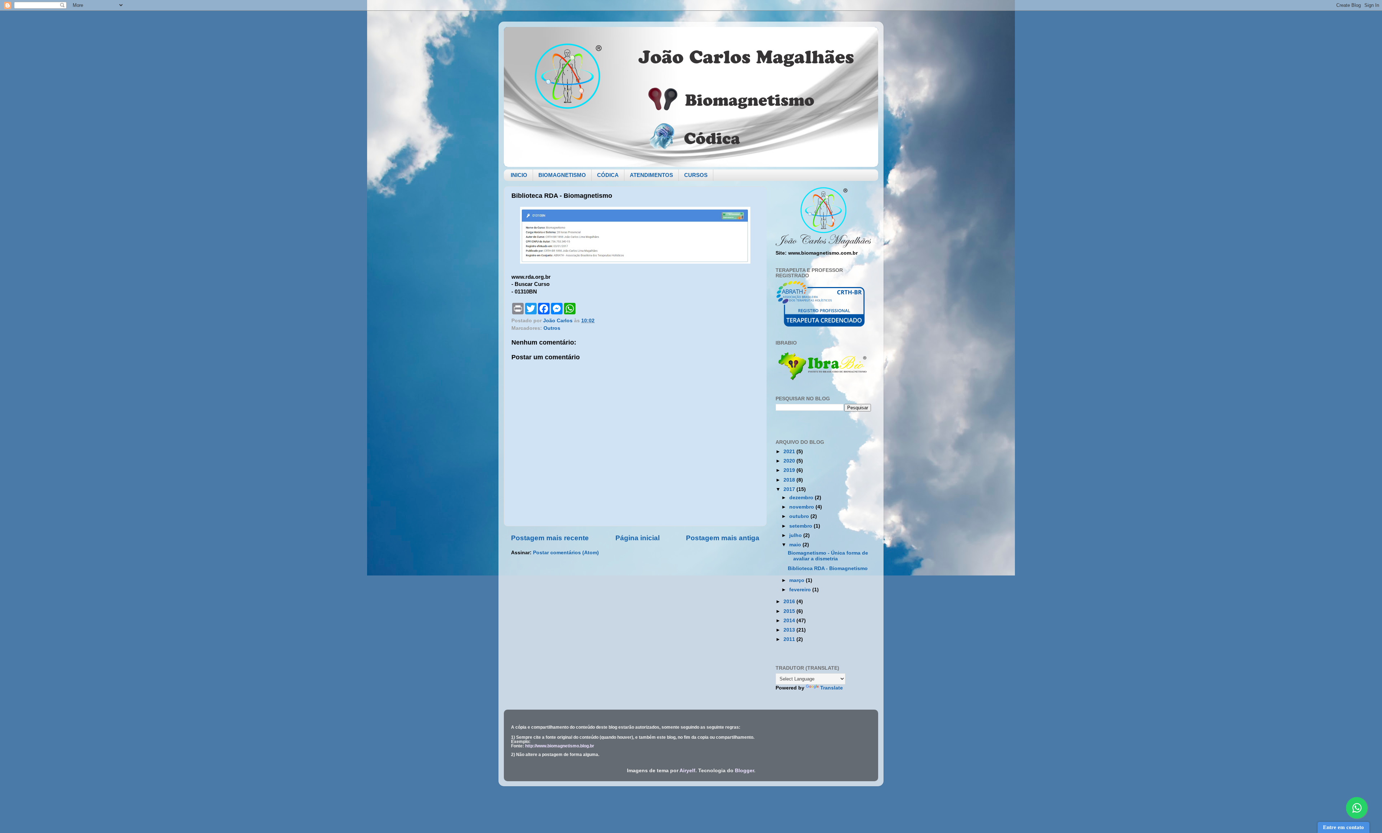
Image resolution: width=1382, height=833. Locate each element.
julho (796, 535)
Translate (831, 688)
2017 (789, 489)
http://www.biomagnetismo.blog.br (559, 745)
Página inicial (637, 538)
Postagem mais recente (550, 538)
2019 (789, 470)
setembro (801, 526)
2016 (789, 601)
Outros (551, 328)
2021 (789, 451)
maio (796, 544)
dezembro (802, 497)
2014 (789, 620)
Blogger (744, 770)
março (797, 580)
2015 (789, 611)
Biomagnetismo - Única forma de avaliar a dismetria (828, 555)
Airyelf (687, 770)
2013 (789, 630)
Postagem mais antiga (722, 538)
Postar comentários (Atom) (566, 552)
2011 (789, 639)
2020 (789, 461)
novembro (802, 507)
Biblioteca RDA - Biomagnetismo (828, 568)
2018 (789, 480)
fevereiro (800, 589)
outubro (799, 516)
